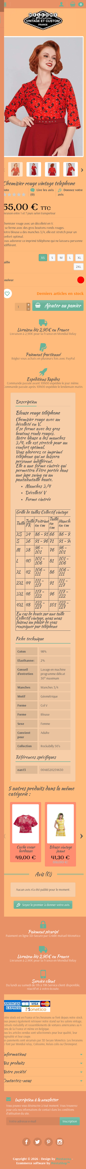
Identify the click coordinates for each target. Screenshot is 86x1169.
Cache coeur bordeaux (25, 849)
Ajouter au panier (62, 305)
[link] (26, 1142)
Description (26, 401)
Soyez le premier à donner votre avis (46, 905)
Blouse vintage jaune (60, 849)
